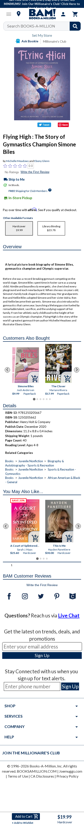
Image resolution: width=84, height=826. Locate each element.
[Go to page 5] (46, 399)
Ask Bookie (30, 41)
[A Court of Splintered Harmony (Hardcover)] (25, 520)
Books (9, 461)
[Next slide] (76, 370)
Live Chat (69, 615)
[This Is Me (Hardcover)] (59, 521)
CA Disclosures (42, 776)
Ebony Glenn (42, 161)
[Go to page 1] (34, 399)
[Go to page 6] (50, 399)
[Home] (42, 14)
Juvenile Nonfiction (30, 461)
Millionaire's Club (54, 41)
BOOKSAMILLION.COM (37, 771)
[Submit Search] (75, 26)
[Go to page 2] (37, 399)
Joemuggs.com (70, 771)
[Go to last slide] (7, 370)
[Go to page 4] (43, 399)
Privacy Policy (67, 776)
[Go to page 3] (40, 399)
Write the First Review (35, 172)
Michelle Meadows (17, 161)
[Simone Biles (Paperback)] (25, 365)
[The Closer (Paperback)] (58, 363)
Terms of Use (18, 776)
